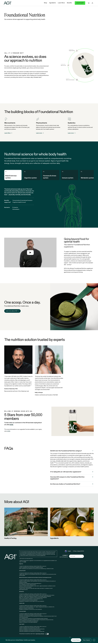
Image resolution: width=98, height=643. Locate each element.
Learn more (39, 133)
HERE (25, 561)
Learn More (7, 133)
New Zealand (86, 640)
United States (76, 640)
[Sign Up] (82, 556)
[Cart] (88, 3)
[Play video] (30, 252)
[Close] (94, 640)
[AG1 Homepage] (10, 556)
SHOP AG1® (80, 3)
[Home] (8, 3)
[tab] (13, 175)
